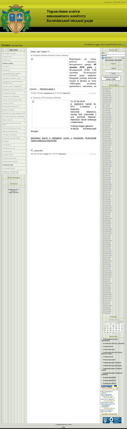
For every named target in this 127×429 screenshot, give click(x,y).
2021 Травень (107, 199)
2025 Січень (106, 279)
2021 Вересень (107, 207)
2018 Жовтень (107, 142)
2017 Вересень (107, 117)
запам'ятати (107, 58)
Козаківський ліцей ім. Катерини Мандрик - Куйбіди (111, 353)
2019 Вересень (107, 162)
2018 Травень (107, 132)
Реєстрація (15, 45)
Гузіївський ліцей (108, 356)
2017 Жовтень (107, 119)
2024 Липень (107, 268)
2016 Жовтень (107, 99)
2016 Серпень (107, 95)
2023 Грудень (107, 257)
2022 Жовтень (107, 231)
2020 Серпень (107, 182)
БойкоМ (46, 153)
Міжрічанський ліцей (109, 359)
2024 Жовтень (107, 274)
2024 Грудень (107, 277)
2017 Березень (107, 108)
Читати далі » (47, 89)
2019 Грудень (107, 168)
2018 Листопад (107, 143)
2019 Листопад (107, 166)
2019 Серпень (107, 160)
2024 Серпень (107, 270)
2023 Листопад (107, 255)
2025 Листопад (107, 298)
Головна (5, 45)
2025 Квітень (107, 285)
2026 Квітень (107, 307)
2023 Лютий (106, 238)
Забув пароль (109, 60)
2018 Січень (106, 125)
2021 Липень (107, 203)
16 (110, 328)
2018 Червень (107, 134)
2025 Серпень (107, 292)
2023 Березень (107, 240)
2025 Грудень (107, 300)
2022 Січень (106, 214)
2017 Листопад (107, 121)
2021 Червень (107, 201)
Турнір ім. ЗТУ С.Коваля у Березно (47, 98)
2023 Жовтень (107, 253)
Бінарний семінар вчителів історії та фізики (50, 55)
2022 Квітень (107, 220)
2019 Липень (107, 158)
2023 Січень (106, 236)
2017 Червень (107, 114)
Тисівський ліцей (108, 346)
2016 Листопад (107, 101)
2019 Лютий (106, 149)
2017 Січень (106, 104)
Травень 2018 (113, 319)
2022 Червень (107, 223)
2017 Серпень (107, 116)
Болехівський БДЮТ (109, 380)
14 (105, 328)
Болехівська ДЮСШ (109, 383)
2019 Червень (107, 156)
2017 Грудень (107, 123)
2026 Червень (107, 311)
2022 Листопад (107, 233)
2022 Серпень (107, 227)
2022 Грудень (107, 235)
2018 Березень (107, 129)
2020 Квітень (107, 175)
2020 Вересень (107, 184)
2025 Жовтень (107, 296)
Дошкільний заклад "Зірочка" (112, 362)
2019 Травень (107, 155)
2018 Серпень (107, 138)
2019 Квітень (107, 153)
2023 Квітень (107, 242)
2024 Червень (107, 266)
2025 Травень (107, 287)
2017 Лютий (106, 106)
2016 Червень (107, 93)
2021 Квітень (107, 197)
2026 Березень (107, 305)
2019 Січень (106, 147)
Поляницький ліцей (109, 349)
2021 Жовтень (107, 208)
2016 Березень (107, 88)
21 (105, 330)
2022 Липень (107, 225)
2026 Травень (107, 309)
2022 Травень (107, 221)
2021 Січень (106, 192)
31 (113, 332)
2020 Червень (107, 179)
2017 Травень (107, 112)
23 (110, 330)
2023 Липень (107, 248)
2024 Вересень (107, 272)
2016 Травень (107, 91)
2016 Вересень (107, 97)
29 (107, 332)
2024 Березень (107, 261)
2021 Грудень (107, 212)
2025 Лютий (106, 281)
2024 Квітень (107, 262)
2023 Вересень (107, 251)
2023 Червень (107, 246)
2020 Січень (106, 169)
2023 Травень (107, 244)
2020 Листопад (107, 188)
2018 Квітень (107, 130)
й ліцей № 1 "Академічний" (109, 339)
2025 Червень (107, 288)
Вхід (21, 45)
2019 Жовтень (107, 164)
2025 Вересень (107, 294)
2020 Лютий (106, 171)
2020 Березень (107, 173)
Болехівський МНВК (109, 377)
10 (113, 326)
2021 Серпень (107, 205)
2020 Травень (107, 177)
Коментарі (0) (66, 93)
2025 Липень (107, 290)
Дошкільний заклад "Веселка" (112, 365)
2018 (38, 51)
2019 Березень (107, 151)
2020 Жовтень (107, 186)
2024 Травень (107, 264)
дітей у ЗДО (111, 79)
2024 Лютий (106, 259)
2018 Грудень (107, 145)
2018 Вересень (107, 140)
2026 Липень (107, 313)
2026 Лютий (106, 303)
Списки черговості (111, 77)
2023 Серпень (107, 249)
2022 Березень (107, 218)
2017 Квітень (107, 110)
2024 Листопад (107, 275)
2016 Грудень (107, 103)
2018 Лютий (106, 127)
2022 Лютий (106, 216)
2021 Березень (107, 195)
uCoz (63, 427)
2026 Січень (106, 301)
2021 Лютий (106, 194)
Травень (44, 51)
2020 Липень (107, 181)
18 (116, 328)
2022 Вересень (107, 229)
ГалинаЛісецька (48, 93)
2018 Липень (107, 136)
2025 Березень (107, 283)
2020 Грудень (107, 190)
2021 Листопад (107, 210)
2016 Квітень (107, 89)
